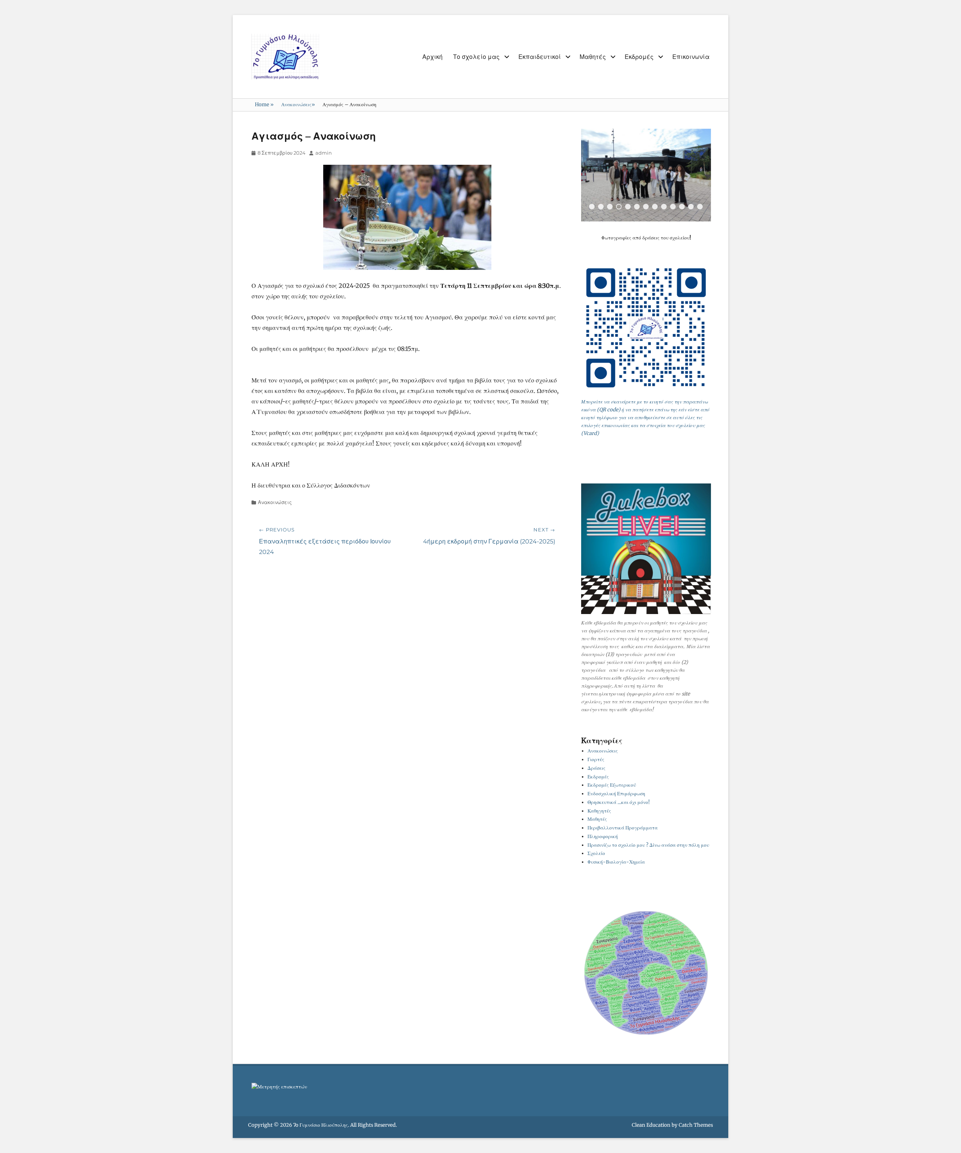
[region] (646, 175)
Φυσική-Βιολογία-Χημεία (616, 862)
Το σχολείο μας (476, 56)
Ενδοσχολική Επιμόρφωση (616, 793)
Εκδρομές (639, 56)
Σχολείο (596, 853)
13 (700, 206)
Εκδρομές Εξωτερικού (611, 785)
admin (323, 153)
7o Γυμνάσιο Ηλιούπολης (320, 1125)
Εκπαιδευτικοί (539, 56)
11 (682, 206)
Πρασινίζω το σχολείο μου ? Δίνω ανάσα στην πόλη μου (648, 845)
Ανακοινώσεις (298, 104)
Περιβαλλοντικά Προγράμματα (622, 828)
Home (264, 104)
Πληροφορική (602, 836)
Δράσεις (596, 768)
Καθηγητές (599, 811)
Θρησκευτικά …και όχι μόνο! (618, 802)
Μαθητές (593, 56)
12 (691, 206)
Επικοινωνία (690, 56)
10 (673, 206)
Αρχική (432, 56)
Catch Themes (696, 1125)
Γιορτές (595, 759)
